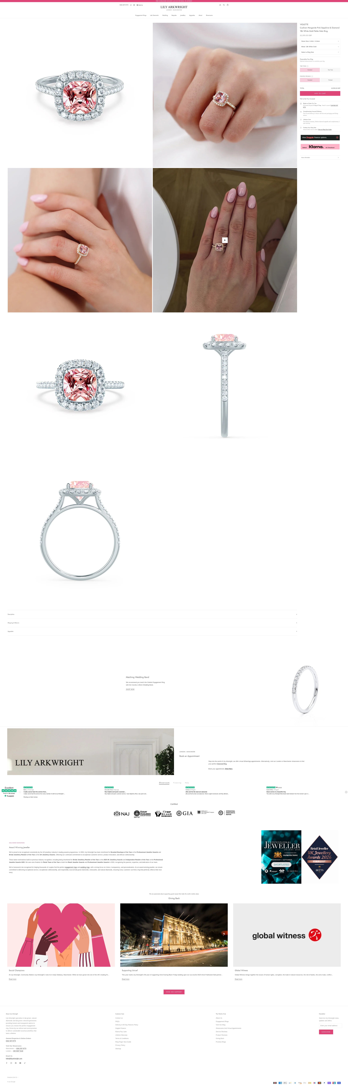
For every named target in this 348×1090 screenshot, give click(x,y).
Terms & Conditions (122, 1038)
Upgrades (192, 15)
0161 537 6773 (124, 5)
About (200, 15)
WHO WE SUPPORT (174, 992)
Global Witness (241, 970)
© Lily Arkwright (11, 1082)
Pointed (330, 80)
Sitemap (118, 1049)
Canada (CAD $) (12, 1077)
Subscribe (326, 1032)
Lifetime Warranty (121, 1035)
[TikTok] (25, 1063)
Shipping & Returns (13, 623)
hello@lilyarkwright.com (14, 1058)
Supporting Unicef (130, 970)
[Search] (224, 5)
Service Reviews (221, 1031)
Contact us (119, 1018)
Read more (12, 979)
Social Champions (16, 970)
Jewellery (182, 15)
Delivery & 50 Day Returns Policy (126, 1025)
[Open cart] (227, 5)
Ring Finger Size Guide (123, 1042)
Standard (309, 70)
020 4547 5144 (18, 1051)
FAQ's (117, 1021)
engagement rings (71, 867)
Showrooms (209, 15)
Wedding (165, 15)
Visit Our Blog (220, 1025)
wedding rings (85, 867)
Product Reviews (221, 1035)
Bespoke (174, 15)
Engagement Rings (140, 15)
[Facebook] (6, 1063)
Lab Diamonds (154, 15)
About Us (219, 1018)
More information (305, 157)
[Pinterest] (15, 1063)
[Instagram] (11, 1063)
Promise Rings (221, 1042)
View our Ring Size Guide (325, 129)
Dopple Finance (120, 1028)
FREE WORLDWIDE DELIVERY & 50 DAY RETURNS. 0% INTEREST (174, 1)
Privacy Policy (120, 1045)
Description (11, 614)
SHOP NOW (130, 689)
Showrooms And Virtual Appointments (228, 1028)
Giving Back (220, 1038)
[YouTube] (20, 1063)
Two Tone (330, 70)
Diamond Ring (222, 764)
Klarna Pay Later (121, 1031)
